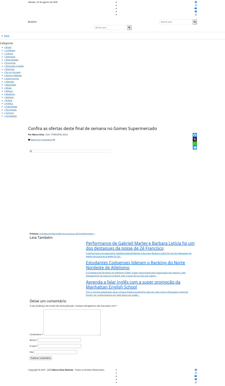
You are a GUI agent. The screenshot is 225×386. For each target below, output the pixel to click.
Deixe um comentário (41, 139)
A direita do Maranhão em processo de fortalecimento (66, 233)
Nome (33, 340)
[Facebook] (195, 135)
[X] (195, 139)
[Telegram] (195, 147)
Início (7, 35)
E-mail (33, 346)
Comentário (36, 334)
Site (31, 352)
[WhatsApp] (195, 143)
